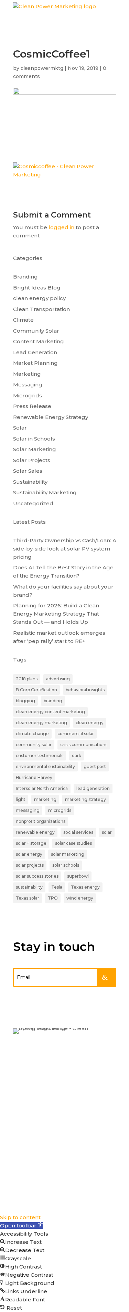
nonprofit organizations (40, 821)
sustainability (29, 887)
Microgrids (27, 395)
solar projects (30, 865)
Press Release (32, 406)
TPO (53, 898)
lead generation (93, 788)
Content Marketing (38, 341)
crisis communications (83, 744)
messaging (28, 810)
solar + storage (31, 843)
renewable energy (35, 832)
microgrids (59, 810)
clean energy (90, 722)
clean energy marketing (41, 722)
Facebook (29, 1142)
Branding (25, 276)
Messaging (27, 384)
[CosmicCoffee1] (64, 174)
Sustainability (30, 482)
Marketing (27, 374)
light (20, 799)
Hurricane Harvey (34, 777)
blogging (25, 700)
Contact (26, 1091)
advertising (58, 678)
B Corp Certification (36, 689)
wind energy (79, 898)
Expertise (28, 1050)
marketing (45, 799)
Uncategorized (33, 503)
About (23, 1077)
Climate (23, 320)
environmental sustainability (45, 766)
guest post (95, 766)
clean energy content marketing (50, 711)
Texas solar (27, 898)
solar (107, 832)
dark (76, 755)
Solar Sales (27, 471)
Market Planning (35, 363)
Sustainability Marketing (45, 492)
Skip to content (20, 1217)
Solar (20, 427)
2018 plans (26, 678)
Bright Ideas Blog (37, 287)
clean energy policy (39, 298)
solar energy (29, 854)
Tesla (56, 887)
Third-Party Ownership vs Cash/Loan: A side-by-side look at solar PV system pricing (64, 548)
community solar (34, 744)
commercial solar (75, 733)
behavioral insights (85, 689)
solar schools (65, 865)
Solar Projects (31, 460)
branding (53, 700)
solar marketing (67, 854)
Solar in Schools (34, 438)
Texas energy (85, 887)
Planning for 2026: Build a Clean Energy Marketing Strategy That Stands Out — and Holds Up (56, 613)
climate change (32, 733)
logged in (61, 227)
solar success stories (37, 876)
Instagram (29, 1128)
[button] (21, 1225)
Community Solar (36, 330)
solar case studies (73, 843)
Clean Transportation (41, 309)
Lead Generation (35, 352)
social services (78, 832)
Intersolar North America (42, 788)
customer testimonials (39, 755)
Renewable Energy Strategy (50, 417)
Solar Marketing (34, 449)
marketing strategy (85, 799)
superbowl (78, 876)
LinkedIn (27, 1115)
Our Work (28, 1064)
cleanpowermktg (42, 68)
